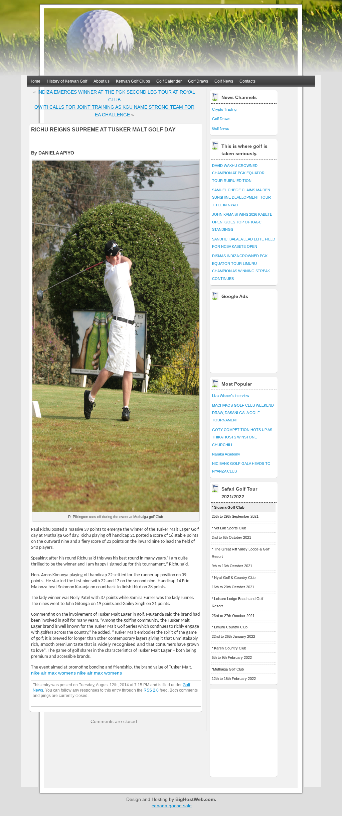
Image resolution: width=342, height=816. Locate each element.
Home (34, 81)
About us (102, 81)
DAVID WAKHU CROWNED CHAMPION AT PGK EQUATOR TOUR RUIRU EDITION (238, 173)
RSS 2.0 (151, 690)
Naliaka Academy (226, 454)
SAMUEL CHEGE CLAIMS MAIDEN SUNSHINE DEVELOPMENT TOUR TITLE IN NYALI (241, 197)
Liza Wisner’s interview (230, 396)
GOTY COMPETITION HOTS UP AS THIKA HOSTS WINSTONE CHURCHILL (242, 437)
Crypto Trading (224, 109)
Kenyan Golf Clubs (133, 81)
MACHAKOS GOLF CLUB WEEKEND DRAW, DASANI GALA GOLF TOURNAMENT (243, 412)
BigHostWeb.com (195, 799)
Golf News (223, 81)
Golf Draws (198, 81)
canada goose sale (172, 805)
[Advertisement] (244, 335)
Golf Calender (169, 81)
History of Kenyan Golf (67, 81)
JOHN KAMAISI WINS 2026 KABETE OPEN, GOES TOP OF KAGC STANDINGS (242, 221)
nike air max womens (53, 673)
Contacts (247, 81)
